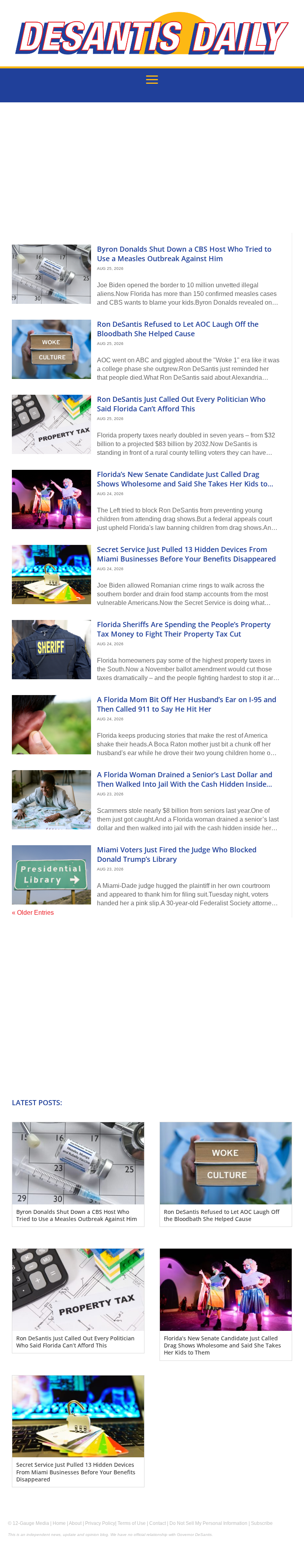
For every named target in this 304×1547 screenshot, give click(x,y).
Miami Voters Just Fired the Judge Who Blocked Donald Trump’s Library (176, 854)
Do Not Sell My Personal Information (208, 1523)
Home (59, 1523)
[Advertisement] (152, 173)
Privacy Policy (100, 1523)
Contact (157, 1523)
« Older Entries (33, 912)
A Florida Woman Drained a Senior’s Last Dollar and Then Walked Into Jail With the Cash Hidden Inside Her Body (184, 784)
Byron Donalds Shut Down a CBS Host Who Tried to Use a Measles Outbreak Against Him (184, 253)
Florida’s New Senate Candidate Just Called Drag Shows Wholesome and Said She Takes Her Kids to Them (182, 483)
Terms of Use (132, 1523)
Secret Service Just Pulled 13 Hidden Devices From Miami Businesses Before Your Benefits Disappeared (186, 554)
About (75, 1523)
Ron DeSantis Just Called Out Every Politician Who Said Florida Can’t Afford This (181, 403)
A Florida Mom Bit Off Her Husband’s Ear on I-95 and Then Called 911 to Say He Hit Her (186, 704)
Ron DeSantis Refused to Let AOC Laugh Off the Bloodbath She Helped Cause (177, 328)
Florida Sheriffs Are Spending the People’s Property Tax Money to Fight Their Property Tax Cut (184, 629)
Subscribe (262, 1523)
